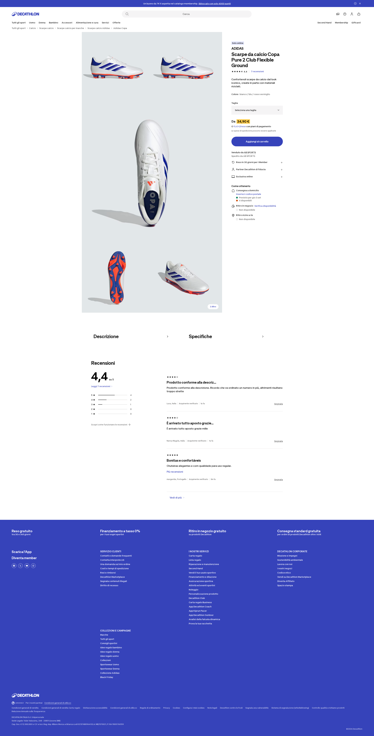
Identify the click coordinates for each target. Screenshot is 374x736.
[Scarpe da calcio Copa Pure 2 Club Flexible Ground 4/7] (117, 278)
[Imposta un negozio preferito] (337, 14)
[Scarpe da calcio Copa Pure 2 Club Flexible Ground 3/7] (152, 172)
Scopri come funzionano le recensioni (109, 424)
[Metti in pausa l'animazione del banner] (355, 3)
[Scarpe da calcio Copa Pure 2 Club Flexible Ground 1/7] (187, 67)
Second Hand (324, 22)
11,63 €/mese (240, 126)
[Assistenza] (344, 14)
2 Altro (213, 307)
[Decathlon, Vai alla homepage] (25, 14)
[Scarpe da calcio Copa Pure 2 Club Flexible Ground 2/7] (117, 67)
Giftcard (356, 22)
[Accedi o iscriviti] (351, 14)
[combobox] (257, 110)
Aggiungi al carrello (257, 141)
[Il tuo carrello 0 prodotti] (358, 14)
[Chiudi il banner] (360, 3)
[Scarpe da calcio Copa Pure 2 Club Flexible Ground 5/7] (187, 278)
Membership (341, 22)
